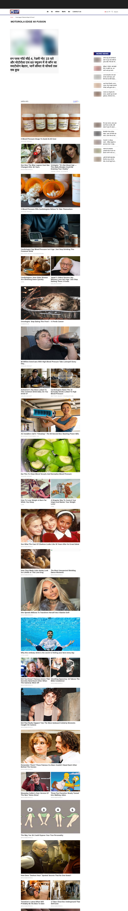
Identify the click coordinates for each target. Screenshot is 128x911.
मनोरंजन (57, 11)
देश (52, 11)
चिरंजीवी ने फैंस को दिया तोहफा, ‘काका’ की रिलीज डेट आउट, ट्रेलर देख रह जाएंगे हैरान (109, 134)
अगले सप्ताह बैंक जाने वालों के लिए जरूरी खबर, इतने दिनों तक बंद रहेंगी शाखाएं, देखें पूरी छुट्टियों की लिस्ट (109, 77)
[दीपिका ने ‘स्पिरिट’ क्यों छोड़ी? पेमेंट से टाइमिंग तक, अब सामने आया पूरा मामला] (97, 68)
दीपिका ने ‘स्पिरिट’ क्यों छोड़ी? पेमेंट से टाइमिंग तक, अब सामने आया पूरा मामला (110, 68)
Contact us (77, 11)
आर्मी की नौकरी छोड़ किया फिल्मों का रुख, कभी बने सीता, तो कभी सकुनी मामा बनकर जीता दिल (109, 159)
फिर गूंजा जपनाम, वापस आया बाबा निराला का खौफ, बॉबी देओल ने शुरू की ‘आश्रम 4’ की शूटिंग (109, 125)
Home (11, 17)
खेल (69, 11)
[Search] (112, 11)
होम (48, 11)
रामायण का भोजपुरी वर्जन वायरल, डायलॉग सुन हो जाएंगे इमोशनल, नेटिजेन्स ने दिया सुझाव (110, 94)
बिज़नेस (63, 11)
